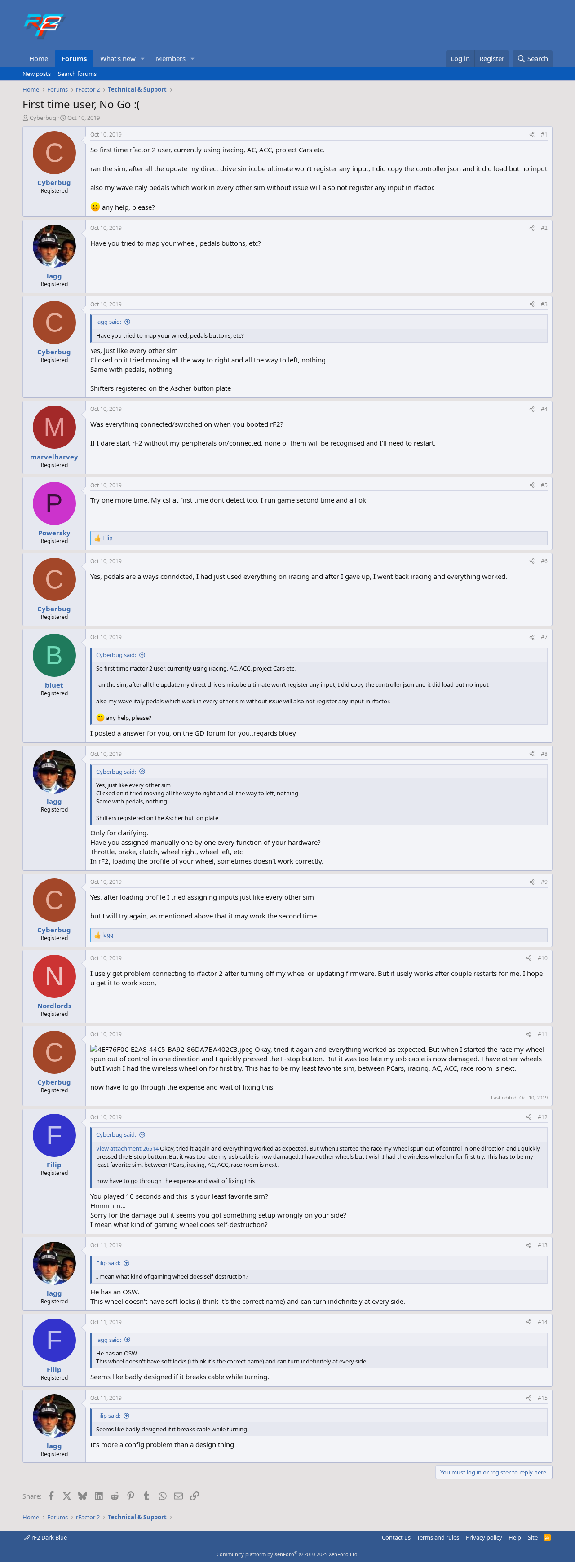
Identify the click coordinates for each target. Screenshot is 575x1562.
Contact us (396, 1537)
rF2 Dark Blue (48, 1537)
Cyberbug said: (116, 655)
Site (533, 1537)
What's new (118, 58)
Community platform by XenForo (288, 1554)
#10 (543, 958)
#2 (544, 228)
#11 (543, 1034)
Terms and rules (438, 1537)
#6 (544, 561)
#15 (543, 1398)
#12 (543, 1117)
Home (38, 58)
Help (515, 1537)
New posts (36, 74)
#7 (544, 637)
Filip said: (108, 1263)
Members (171, 58)
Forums (74, 58)
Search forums (77, 74)
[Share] (532, 135)
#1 (544, 134)
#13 (543, 1245)
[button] (143, 58)
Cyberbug (43, 118)
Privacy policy (484, 1537)
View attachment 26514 (127, 1148)
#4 (544, 409)
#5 (544, 485)
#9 (544, 882)
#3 (544, 304)
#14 (543, 1322)
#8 (544, 754)
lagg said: (108, 322)
